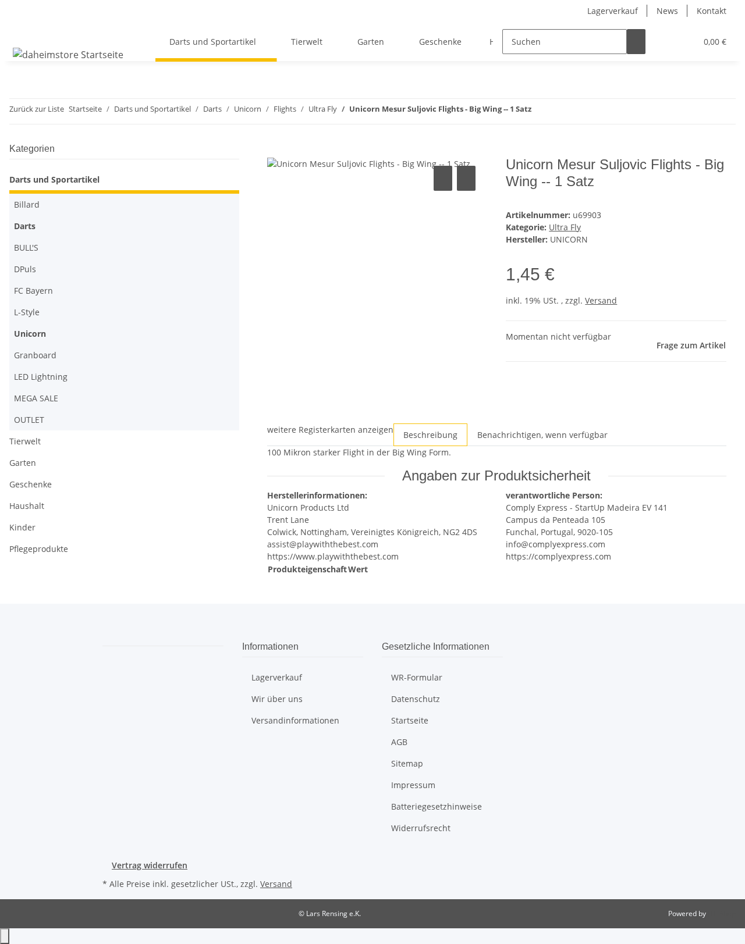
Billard (27, 204)
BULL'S (26, 247)
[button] (664, 42)
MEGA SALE (36, 398)
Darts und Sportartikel (54, 179)
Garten (22, 462)
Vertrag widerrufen (149, 865)
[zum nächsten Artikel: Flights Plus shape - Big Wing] (540, 111)
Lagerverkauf (612, 10)
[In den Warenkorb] (276, 150)
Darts (25, 225)
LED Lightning (41, 376)
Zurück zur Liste (36, 109)
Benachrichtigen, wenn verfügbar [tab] (542, 434)
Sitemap (407, 763)
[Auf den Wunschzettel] (466, 178)
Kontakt (711, 10)
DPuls (25, 269)
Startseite (409, 720)
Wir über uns (277, 698)
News (667, 10)
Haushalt (26, 505)
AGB (399, 741)
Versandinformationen (295, 720)
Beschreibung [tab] (430, 434)
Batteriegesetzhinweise (436, 806)
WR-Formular (416, 677)
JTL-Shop (722, 913)
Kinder (22, 527)
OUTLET (29, 419)
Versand (601, 300)
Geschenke (30, 484)
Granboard (35, 355)
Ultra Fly (565, 227)
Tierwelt (25, 441)
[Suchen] (636, 41)
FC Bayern (33, 290)
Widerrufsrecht (420, 827)
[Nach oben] (4, 936)
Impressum (413, 784)
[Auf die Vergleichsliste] (443, 178)
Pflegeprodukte (38, 548)
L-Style (27, 312)
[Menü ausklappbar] (23, 31)
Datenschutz (415, 698)
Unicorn (30, 333)
